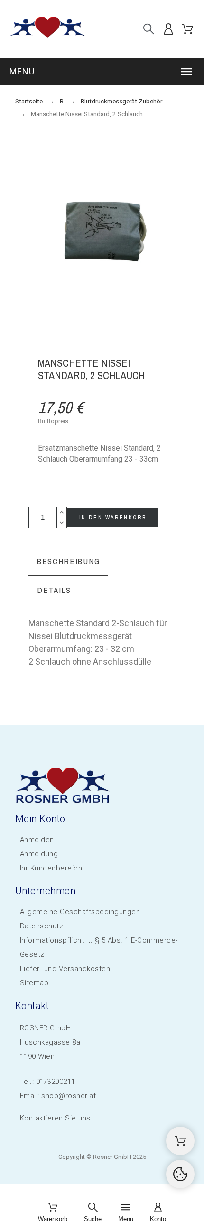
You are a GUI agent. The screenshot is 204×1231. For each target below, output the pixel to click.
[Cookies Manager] (180, 1174)
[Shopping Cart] (180, 1141)
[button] (102, 72)
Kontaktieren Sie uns (55, 1118)
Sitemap (34, 983)
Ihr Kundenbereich (51, 868)
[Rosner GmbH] (47, 29)
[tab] (68, 561)
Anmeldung (39, 854)
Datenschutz (42, 926)
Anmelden (37, 839)
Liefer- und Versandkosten (65, 968)
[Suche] (149, 29)
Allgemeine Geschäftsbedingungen (80, 911)
